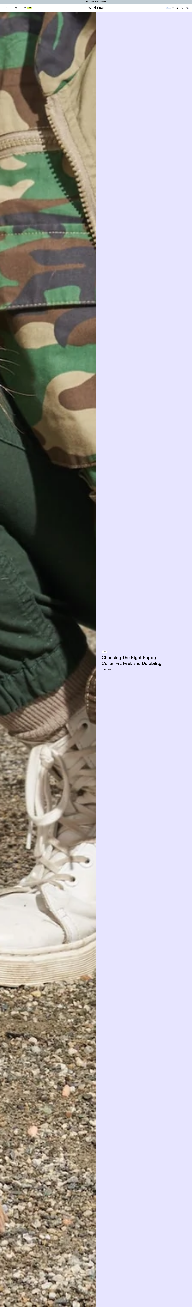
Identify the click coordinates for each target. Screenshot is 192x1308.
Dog (15, 8)
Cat (24, 8)
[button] (15, 8)
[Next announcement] (187, 2)
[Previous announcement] (4, 2)
